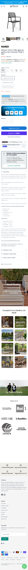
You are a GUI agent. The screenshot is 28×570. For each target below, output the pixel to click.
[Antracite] (3, 71)
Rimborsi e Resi (5, 505)
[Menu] (1, 6)
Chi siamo (3, 503)
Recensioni (3, 518)
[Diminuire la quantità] (3, 121)
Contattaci (3, 507)
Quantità (3, 118)
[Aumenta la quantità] (11, 121)
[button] (14, 386)
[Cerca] (5, 6)
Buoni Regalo (4, 516)
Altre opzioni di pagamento (14, 136)
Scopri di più (21, 99)
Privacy (3, 512)
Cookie (2, 514)
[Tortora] (16, 71)
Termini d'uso (4, 510)
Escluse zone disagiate (6, 62)
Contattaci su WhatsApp (14, 165)
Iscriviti (4, 538)
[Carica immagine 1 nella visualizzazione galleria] (14, 22)
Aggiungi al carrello (14, 128)
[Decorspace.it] (14, 6)
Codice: (19, 2)
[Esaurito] (7, 71)
